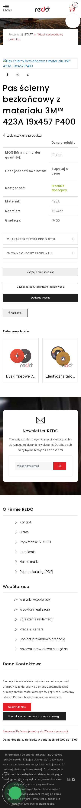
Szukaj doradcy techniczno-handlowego (40, 286)
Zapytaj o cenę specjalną (40, 272)
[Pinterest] (28, 75)
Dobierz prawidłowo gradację (42, 639)
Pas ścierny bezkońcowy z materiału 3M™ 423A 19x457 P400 (39, 104)
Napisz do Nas (17, 707)
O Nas (24, 532)
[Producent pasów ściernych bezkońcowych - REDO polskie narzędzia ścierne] (42, 9)
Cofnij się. (16, 312)
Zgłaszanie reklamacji (36, 619)
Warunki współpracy (35, 599)
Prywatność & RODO (35, 542)
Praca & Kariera (31, 629)
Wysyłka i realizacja (34, 609)
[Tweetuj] (18, 75)
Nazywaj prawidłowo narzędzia (43, 649)
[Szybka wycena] (73, 10)
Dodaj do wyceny (40, 297)
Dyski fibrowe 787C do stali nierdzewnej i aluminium (20, 376)
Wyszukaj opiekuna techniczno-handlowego (34, 716)
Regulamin (27, 552)
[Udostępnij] (7, 75)
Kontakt (25, 522)
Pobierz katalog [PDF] (36, 572)
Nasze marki (29, 562)
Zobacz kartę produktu (24, 135)
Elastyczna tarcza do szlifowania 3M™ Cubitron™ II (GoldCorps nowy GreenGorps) (60, 376)
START (28, 34)
